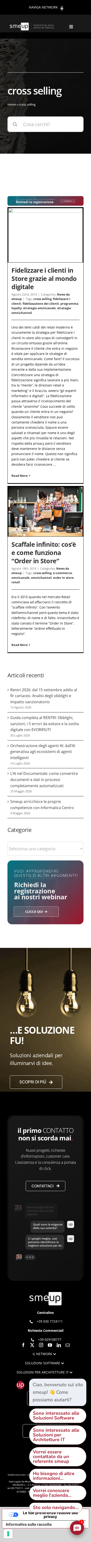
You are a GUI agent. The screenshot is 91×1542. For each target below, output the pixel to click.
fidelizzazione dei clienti (41, 303)
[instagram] (41, 1345)
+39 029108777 (49, 1339)
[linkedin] (59, 1345)
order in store (63, 578)
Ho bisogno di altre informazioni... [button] (53, 1475)
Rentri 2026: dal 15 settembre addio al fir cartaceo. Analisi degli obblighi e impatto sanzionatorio (43, 695)
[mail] (68, 1345)
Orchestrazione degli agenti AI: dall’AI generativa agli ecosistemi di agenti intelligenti (42, 751)
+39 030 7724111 (50, 1321)
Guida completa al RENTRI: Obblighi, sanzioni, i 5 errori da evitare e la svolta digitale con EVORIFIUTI (44, 723)
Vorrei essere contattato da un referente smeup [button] (51, 1456)
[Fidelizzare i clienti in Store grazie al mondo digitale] (45, 235)
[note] (57, 1392)
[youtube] (50, 1345)
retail (15, 582)
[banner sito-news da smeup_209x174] (45, 862)
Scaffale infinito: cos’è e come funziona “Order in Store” (43, 552)
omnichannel (41, 578)
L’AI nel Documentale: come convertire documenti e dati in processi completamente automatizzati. (44, 779)
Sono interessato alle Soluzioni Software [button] (56, 1415)
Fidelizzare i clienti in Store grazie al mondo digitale (44, 278)
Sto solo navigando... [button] (56, 1507)
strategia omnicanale (39, 308)
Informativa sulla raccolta (29, 1524)
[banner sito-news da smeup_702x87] (45, 198)
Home (11, 104)
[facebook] (23, 1345)
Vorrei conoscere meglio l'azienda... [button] (52, 1492)
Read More (19, 475)
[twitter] (32, 1345)
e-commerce (62, 573)
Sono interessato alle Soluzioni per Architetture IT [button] (56, 1435)
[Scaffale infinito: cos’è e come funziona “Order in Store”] (45, 511)
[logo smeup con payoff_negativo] (32, 25)
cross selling (42, 299)
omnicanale (20, 578)
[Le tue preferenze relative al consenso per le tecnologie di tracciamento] (8, 1533)
